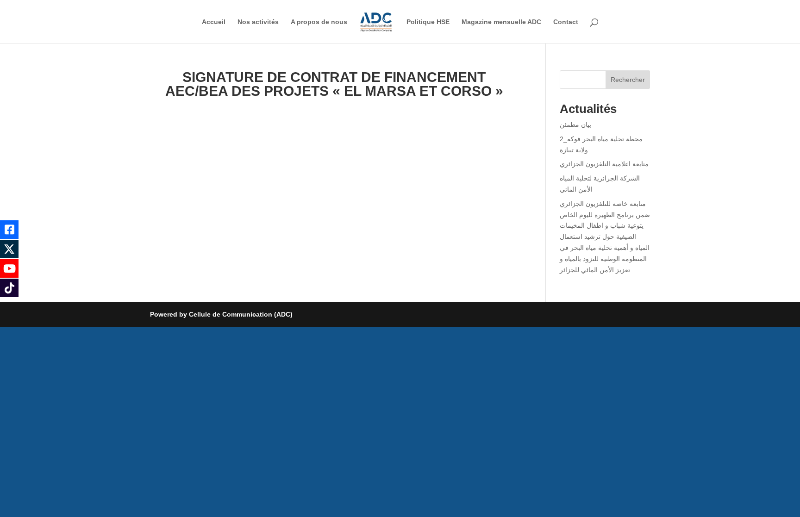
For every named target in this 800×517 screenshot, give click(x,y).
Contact (565, 22)
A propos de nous (319, 22)
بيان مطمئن (575, 124)
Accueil (213, 22)
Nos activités (258, 22)
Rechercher (628, 79)
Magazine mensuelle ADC (501, 22)
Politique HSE (428, 22)
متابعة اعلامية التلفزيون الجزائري (604, 164)
